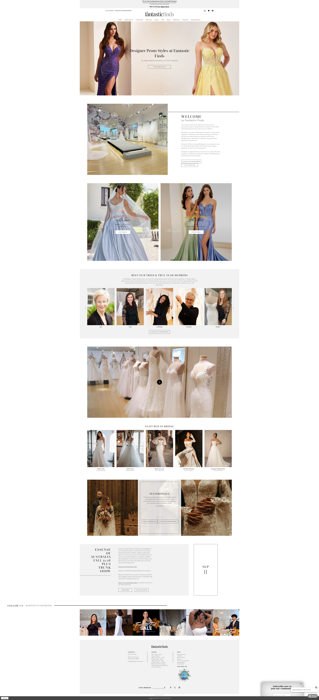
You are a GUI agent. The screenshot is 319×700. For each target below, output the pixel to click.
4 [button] (157, 93)
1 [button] (150, 93)
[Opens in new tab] (127, 139)
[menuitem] (109, 10)
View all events (141, 590)
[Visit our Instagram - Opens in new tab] (179, 687)
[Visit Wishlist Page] (209, 10)
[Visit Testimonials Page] (123, 508)
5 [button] (160, 93)
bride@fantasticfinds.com (135, 661)
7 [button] (165, 93)
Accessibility (181, 662)
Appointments (181, 654)
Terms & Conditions (183, 660)
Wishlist (179, 656)
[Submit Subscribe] (164, 688)
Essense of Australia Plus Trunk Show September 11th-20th (159, 2)
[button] (213, 10)
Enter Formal (196, 232)
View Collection (159, 64)
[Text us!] (312, 696)
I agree (5, 698)
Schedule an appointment (191, 161)
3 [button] (155, 93)
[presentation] (100, 450)
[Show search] (205, 10)
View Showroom (189, 165)
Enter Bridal (123, 232)
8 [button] (167, 93)
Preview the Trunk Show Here (127, 567)
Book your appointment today (127, 582)
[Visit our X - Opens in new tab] (175, 687)
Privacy (179, 659)
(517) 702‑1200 (132, 654)
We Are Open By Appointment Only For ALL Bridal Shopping (159, 1)
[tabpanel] (159, 58)
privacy (152, 698)
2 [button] (152, 93)
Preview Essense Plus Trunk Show (159, 4)
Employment (181, 664)
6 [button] (162, 93)
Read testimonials (149, 521)
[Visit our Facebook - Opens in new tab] (170, 687)
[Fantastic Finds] (159, 14)
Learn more (125, 590)
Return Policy (181, 657)
